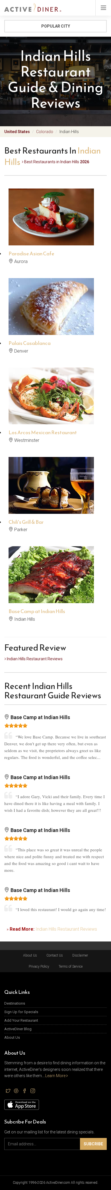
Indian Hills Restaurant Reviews (34, 659)
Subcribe (93, 1144)
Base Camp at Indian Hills (37, 611)
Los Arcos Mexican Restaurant (43, 432)
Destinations (14, 1003)
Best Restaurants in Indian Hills (56, 162)
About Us (30, 955)
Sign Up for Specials (21, 1012)
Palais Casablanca (30, 343)
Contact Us (54, 955)
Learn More (55, 1075)
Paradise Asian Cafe (31, 253)
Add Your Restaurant (21, 1020)
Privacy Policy (39, 966)
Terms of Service (71, 966)
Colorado (44, 131)
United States (17, 131)
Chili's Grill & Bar (26, 522)
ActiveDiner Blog (18, 1029)
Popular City (55, 26)
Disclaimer (80, 955)
